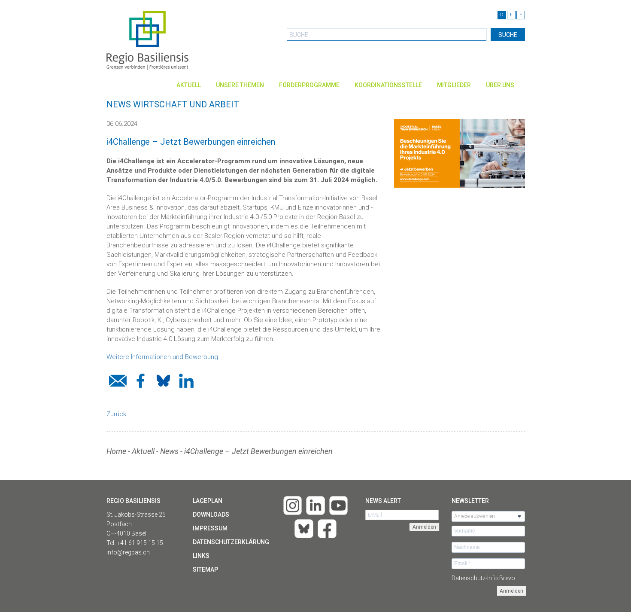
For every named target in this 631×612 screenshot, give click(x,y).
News (169, 451)
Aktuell (188, 85)
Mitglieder (454, 85)
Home (116, 451)
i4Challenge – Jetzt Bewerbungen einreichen (258, 451)
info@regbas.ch (128, 552)
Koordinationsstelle (388, 85)
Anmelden (511, 591)
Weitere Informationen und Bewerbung (162, 357)
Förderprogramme (309, 85)
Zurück (116, 414)
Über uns (500, 85)
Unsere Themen (240, 85)
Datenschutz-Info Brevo (483, 578)
